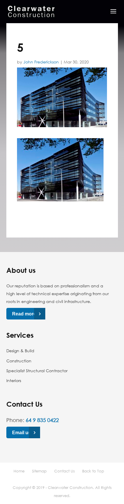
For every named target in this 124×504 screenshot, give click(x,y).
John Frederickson (41, 61)
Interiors (13, 380)
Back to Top (93, 471)
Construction (18, 360)
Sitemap (39, 471)
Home (19, 471)
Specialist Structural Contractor (36, 370)
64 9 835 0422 (42, 420)
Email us (21, 432)
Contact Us (64, 471)
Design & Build (20, 350)
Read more (24, 313)
